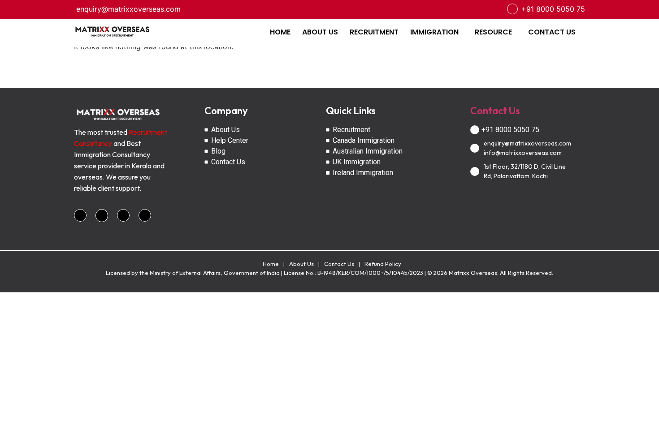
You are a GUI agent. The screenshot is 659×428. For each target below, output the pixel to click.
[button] (436, 32)
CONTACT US (552, 32)
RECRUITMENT (374, 32)
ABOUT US (320, 32)
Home (271, 263)
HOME (280, 32)
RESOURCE (493, 32)
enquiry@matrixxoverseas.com (128, 8)
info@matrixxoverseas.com (523, 153)
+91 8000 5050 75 (553, 8)
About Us (301, 263)
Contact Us (495, 110)
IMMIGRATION (434, 32)
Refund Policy (382, 263)
